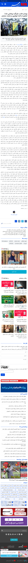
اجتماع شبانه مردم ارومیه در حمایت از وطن (17, 423)
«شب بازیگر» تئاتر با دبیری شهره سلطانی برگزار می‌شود (15, 233)
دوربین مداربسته (21, 490)
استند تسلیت (11, 487)
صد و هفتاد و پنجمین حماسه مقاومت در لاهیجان (16, 411)
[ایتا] (6, 534)
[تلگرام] (22, 534)
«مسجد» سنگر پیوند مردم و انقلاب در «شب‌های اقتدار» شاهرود (13, 421)
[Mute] (5, 263)
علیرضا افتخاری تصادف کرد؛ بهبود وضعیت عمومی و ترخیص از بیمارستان (14, 440)
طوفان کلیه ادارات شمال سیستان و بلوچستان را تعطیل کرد (14, 396)
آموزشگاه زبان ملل (22, 496)
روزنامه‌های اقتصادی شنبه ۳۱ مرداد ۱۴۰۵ (17, 480)
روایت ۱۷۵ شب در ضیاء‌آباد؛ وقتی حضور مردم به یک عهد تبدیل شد (14, 402)
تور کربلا (17, 487)
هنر (26, 9)
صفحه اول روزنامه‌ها (22, 460)
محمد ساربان (17, 241)
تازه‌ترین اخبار (23, 394)
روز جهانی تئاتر (4, 241)
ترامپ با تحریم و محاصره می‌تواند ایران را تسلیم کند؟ (16, 408)
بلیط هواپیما (14, 494)
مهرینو (3, 496)
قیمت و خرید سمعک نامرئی (11, 496)
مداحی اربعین (4, 487)
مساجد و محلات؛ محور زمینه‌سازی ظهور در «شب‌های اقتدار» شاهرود (14, 417)
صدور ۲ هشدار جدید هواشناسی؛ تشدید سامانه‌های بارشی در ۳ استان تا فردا (14, 444)
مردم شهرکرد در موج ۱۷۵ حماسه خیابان (18, 414)
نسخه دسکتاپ (14, 539)
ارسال (3, 374)
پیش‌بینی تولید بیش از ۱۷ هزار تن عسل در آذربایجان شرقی (14, 451)
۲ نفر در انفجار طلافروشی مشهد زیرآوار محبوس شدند (16, 448)
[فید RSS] (11, 534)
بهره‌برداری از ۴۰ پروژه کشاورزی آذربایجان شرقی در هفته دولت (14, 429)
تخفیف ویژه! (9, 556)
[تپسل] (2, 249)
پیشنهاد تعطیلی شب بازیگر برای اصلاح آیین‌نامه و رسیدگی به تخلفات (14, 235)
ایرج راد (25, 243)
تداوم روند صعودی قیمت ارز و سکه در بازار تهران (16, 434)
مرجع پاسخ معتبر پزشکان (8, 490)
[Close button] (27, 549)
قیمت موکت (24, 487)
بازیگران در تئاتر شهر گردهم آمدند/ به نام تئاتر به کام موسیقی (14, 231)
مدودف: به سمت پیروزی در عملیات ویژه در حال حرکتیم (15, 456)
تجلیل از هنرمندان (18, 243)
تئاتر (23, 9)
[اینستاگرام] (17, 534)
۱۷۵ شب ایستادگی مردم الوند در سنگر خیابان (17, 406)
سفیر (11, 485)
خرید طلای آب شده (5, 485)
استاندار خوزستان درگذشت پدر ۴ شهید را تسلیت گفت (15, 437)
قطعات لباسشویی (5, 492)
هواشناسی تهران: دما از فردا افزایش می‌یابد (17, 432)
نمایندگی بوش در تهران (6, 494)
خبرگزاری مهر (20, 44)
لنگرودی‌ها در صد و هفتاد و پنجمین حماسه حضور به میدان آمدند (13, 399)
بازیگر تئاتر (11, 243)
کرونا (16, 115)
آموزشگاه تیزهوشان (22, 494)
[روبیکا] (13, 534)
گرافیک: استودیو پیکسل (10, 560)
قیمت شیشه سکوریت (17, 485)
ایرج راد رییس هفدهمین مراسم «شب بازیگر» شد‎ (16, 230)
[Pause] (3, 263)
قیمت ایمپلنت (13, 492)
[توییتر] (15, 534)
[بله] (19, 534)
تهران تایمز (21, 499)
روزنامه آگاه (7, 499)
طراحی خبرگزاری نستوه (21, 560)
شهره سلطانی (24, 241)
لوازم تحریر (25, 485)
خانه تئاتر (11, 241)
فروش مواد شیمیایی (22, 492)
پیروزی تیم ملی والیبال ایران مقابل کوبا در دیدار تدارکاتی (15, 453)
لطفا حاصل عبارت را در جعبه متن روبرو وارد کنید (17, 369)
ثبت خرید (14, 272)
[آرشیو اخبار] (8, 534)
